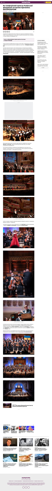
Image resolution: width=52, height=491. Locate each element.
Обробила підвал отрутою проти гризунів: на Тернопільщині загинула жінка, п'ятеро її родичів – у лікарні (42, 465)
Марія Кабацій (5, 11)
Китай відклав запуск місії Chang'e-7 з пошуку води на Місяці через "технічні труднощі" (42, 61)
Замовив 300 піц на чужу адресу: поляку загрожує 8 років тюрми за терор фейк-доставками (25, 464)
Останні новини (41, 40)
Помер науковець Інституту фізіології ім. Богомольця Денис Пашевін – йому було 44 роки (41, 449)
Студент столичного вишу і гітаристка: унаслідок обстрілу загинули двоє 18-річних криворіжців (25, 449)
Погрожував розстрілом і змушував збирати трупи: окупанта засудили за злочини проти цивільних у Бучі (42, 43)
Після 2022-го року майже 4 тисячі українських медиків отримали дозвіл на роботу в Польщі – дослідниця (42, 47)
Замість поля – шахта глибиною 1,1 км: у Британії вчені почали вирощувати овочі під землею (42, 65)
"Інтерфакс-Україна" (34, 484)
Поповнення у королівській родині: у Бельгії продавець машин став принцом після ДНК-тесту (10, 449)
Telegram (6, 40)
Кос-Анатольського (28, 331)
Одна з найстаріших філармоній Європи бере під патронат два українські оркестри (22, 406)
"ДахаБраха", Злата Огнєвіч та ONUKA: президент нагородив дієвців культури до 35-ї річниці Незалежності (42, 52)
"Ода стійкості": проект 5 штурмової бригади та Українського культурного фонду (41, 56)
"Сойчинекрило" (21, 331)
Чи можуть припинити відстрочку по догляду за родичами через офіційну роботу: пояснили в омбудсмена (9, 465)
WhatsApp (10, 40)
